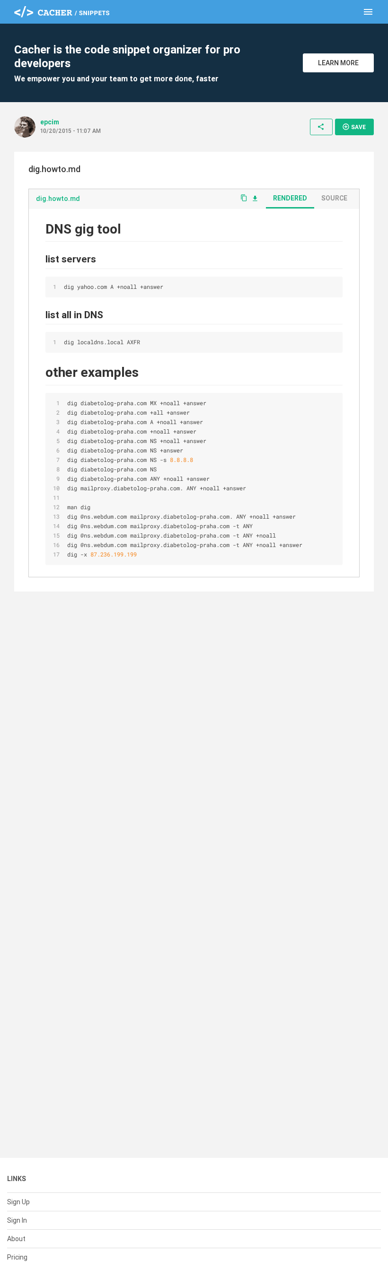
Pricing (17, 1257)
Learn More (338, 63)
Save (354, 126)
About (16, 1239)
